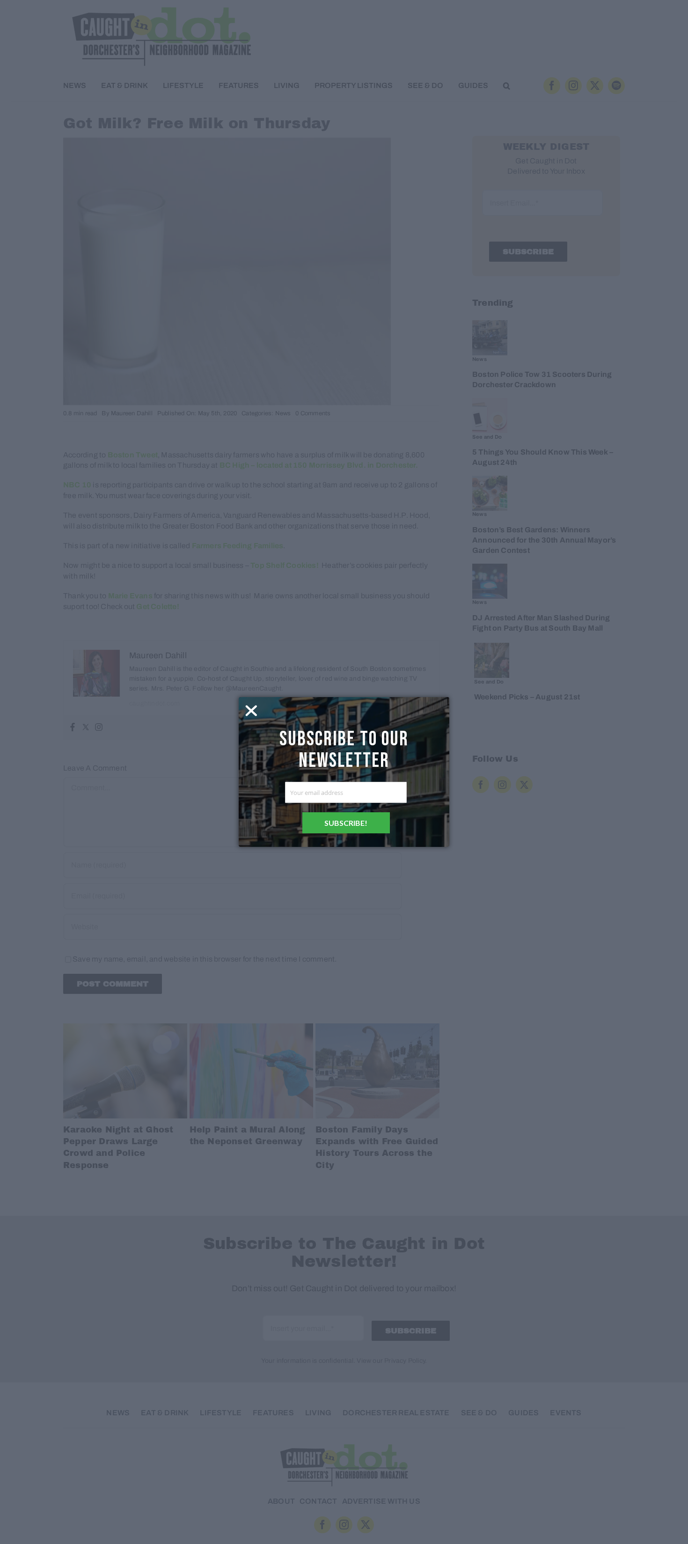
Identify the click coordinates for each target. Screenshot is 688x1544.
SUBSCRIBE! (345, 822)
